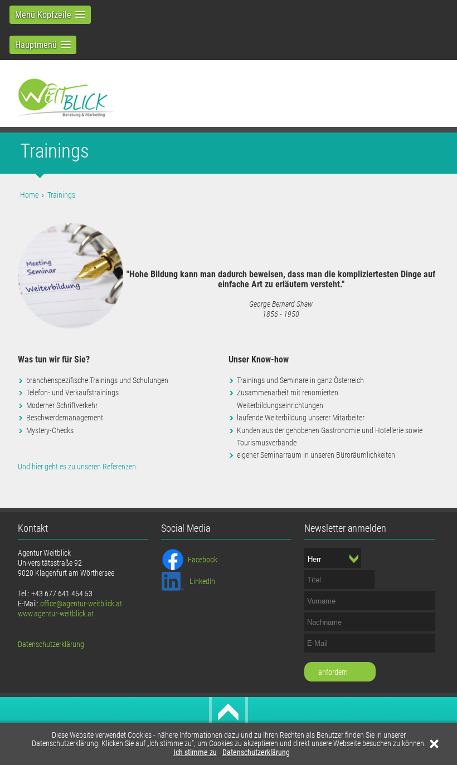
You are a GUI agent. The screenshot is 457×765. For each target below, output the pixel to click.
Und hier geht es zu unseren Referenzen (77, 466)
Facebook (202, 559)
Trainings (61, 194)
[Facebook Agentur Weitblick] (173, 559)
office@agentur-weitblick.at (81, 603)
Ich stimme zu (195, 752)
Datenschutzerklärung (256, 752)
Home (29, 194)
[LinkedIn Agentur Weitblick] (173, 580)
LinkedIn (202, 581)
